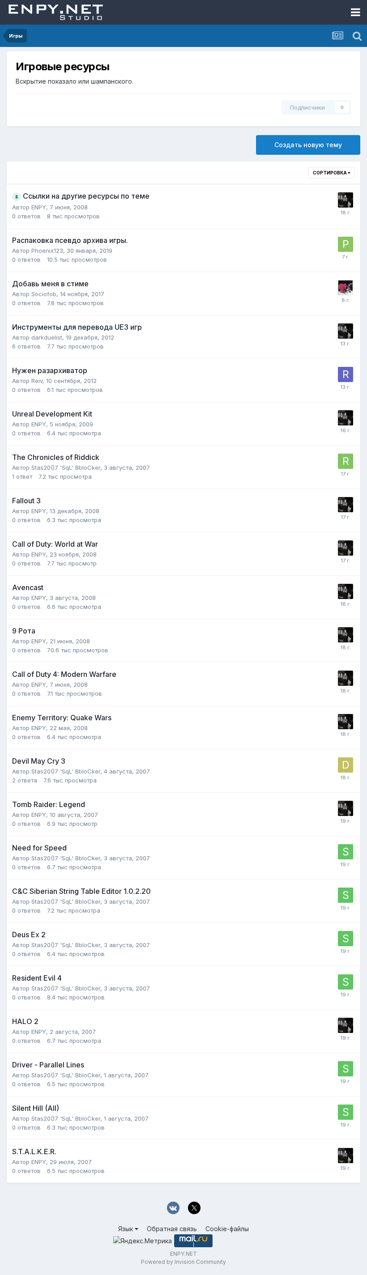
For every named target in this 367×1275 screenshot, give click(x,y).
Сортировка (330, 172)
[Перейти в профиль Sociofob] (345, 287)
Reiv (37, 380)
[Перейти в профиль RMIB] (345, 461)
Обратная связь (172, 1228)
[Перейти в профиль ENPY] (345, 200)
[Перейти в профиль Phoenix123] (345, 244)
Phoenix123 (47, 250)
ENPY (38, 207)
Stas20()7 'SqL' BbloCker (65, 467)
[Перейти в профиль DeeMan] (345, 765)
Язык (126, 1228)
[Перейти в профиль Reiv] (345, 374)
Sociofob (43, 294)
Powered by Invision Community (183, 1261)
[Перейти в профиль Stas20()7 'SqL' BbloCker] (345, 851)
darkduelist (46, 337)
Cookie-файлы (227, 1228)
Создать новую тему (308, 145)
